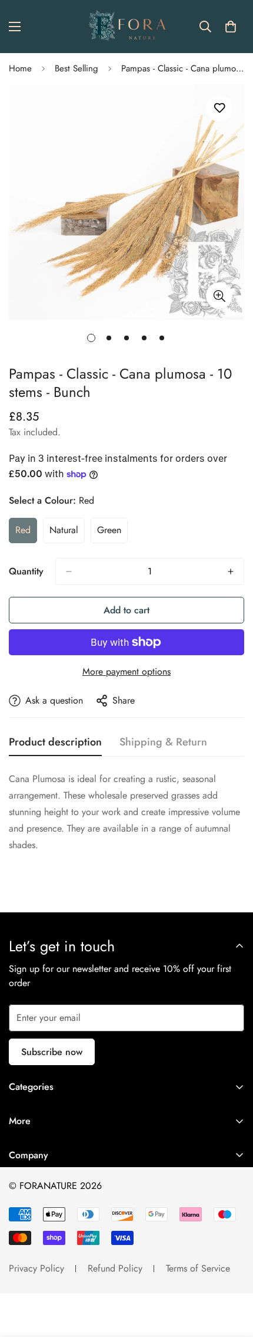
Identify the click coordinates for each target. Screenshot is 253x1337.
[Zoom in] (219, 295)
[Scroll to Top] (232, 1274)
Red (26, 533)
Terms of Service (198, 1268)
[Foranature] (126, 26)
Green (112, 533)
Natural (67, 533)
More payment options (126, 671)
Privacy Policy (36, 1268)
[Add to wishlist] (219, 108)
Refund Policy (115, 1268)
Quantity (26, 571)
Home (20, 68)
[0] (230, 26)
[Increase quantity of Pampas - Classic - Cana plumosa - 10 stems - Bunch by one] (231, 571)
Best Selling (76, 68)
